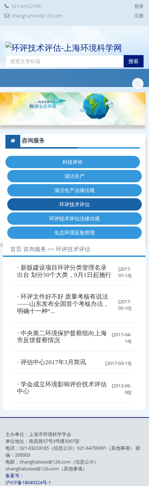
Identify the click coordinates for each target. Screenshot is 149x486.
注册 (139, 15)
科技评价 (73, 161)
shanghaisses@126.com (37, 15)
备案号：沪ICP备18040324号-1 (28, 479)
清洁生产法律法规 (74, 190)
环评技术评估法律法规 (74, 218)
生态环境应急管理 (74, 232)
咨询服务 (34, 249)
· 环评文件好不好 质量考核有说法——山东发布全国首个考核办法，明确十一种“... (63, 303)
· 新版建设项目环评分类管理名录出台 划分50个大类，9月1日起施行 (64, 271)
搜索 (133, 61)
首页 (16, 249)
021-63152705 (26, 6)
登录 (139, 6)
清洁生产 (74, 176)
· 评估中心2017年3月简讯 (51, 362)
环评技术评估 (74, 204)
